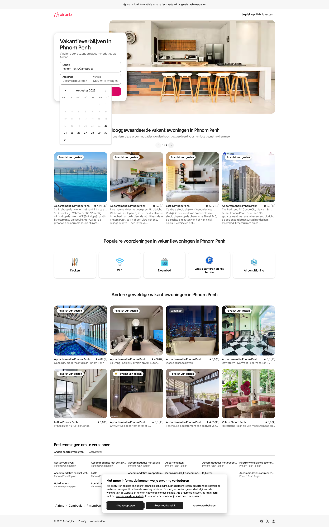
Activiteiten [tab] (95, 452)
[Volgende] (171, 145)
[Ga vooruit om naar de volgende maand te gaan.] (105, 91)
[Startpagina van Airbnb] (63, 14)
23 (105, 125)
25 (72, 132)
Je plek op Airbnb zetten (257, 14)
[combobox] (90, 69)
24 (65, 132)
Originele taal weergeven (192, 4)
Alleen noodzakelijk (165, 505)
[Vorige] (158, 145)
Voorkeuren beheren (204, 505)
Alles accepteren (125, 505)
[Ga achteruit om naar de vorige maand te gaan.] (66, 91)
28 (92, 132)
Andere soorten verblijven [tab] (69, 452)
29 (99, 132)
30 (105, 132)
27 (85, 132)
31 (65, 139)
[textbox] (75, 81)
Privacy (82, 521)
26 (78, 132)
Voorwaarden (97, 521)
